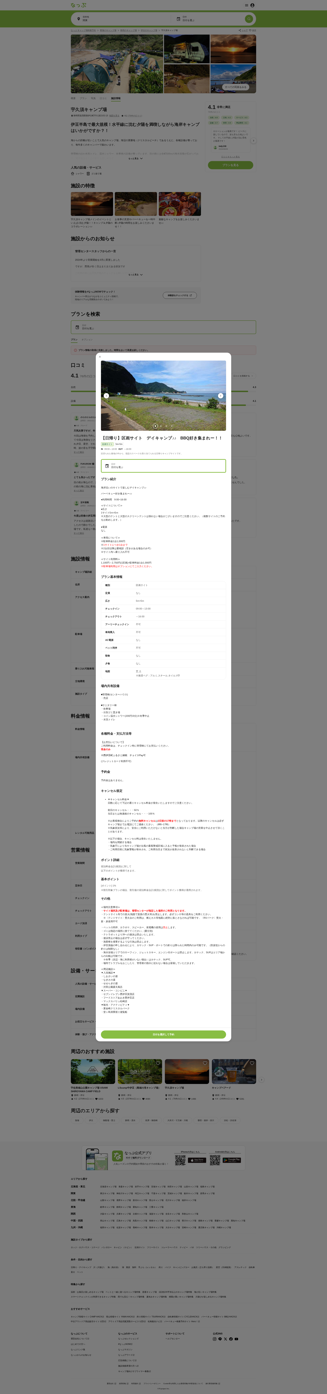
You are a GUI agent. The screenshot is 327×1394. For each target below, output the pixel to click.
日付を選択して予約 (163, 1034)
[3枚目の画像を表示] (166, 426)
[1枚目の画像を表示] (155, 426)
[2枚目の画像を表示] (161, 426)
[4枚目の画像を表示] (172, 426)
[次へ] (220, 395)
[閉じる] (100, 356)
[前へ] (106, 395)
